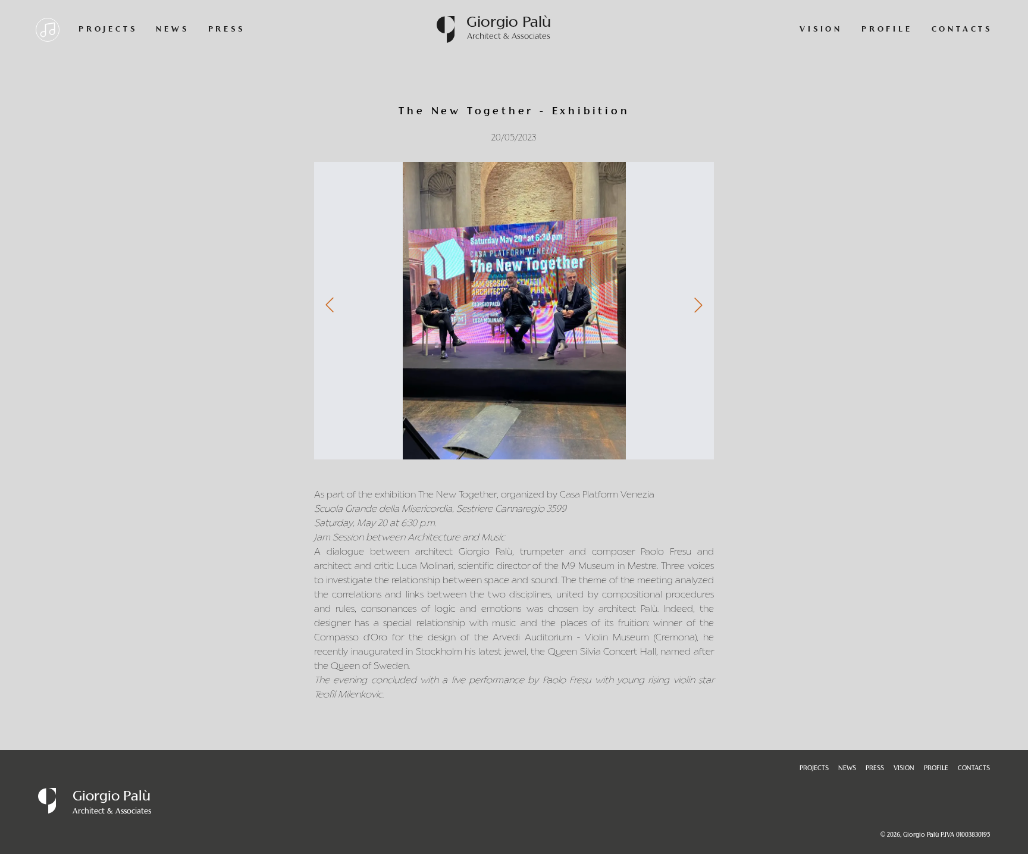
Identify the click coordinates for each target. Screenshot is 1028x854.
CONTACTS (962, 29)
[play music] (47, 30)
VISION (821, 29)
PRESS (226, 29)
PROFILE (887, 29)
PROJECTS (108, 29)
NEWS (172, 29)
